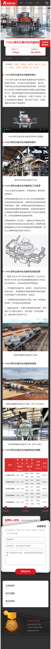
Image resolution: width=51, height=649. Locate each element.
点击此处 (45, 43)
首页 (21, 3)
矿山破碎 (29, 3)
